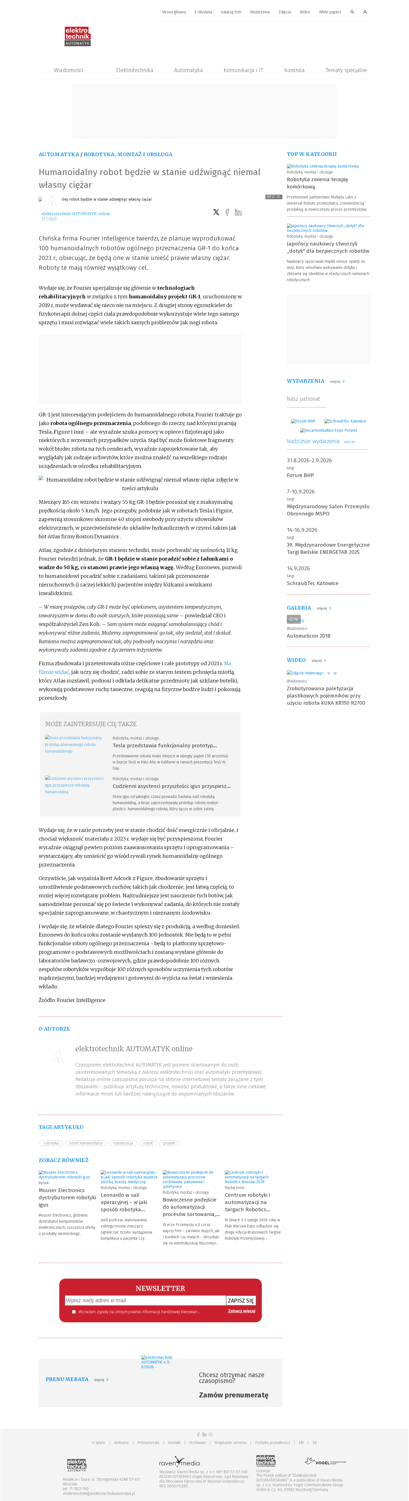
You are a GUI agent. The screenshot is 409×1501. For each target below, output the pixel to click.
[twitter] (216, 212)
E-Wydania (203, 12)
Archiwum (197, 1442)
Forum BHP (300, 475)
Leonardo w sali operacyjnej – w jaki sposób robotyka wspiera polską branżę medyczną (127, 1209)
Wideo (305, 12)
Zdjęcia (285, 12)
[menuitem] (173, 12)
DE (315, 1442)
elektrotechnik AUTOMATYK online (75, 213)
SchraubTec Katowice (312, 583)
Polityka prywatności (272, 1442)
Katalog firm (231, 12)
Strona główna (174, 12)
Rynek (44, 1183)
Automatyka (188, 70)
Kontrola (294, 70)
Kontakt (174, 1442)
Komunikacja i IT (243, 70)
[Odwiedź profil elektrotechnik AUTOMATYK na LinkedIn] (204, 1434)
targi (290, 468)
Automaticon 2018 (309, 636)
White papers (330, 12)
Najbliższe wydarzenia (321, 441)
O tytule (98, 1442)
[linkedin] (238, 212)
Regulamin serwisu (230, 1442)
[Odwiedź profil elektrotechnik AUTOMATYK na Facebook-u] (198, 1434)
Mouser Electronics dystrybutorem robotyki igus (67, 1197)
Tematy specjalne (346, 70)
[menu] (204, 12)
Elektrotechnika (134, 70)
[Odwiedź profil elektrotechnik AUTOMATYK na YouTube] (211, 1434)
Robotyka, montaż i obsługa (128, 154)
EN (301, 1442)
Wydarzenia (260, 12)
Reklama (121, 1442)
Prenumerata (148, 1442)
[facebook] (227, 212)
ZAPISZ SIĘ (241, 1300)
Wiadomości (68, 70)
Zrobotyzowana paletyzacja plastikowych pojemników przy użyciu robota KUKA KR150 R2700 (326, 695)
